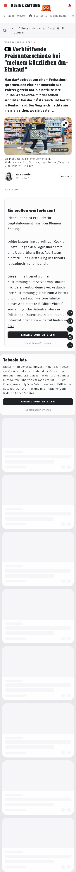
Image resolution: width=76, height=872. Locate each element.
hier (16, 329)
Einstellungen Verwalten (36, 347)
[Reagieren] (67, 317)
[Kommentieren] (67, 325)
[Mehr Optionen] (67, 349)
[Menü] (5, 5)
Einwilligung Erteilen (36, 338)
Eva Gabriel (24, 173)
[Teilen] (67, 341)
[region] (38, 16)
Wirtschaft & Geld (18, 42)
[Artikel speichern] (67, 333)
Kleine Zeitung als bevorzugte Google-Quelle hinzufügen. (37, 30)
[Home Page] (25, 5)
